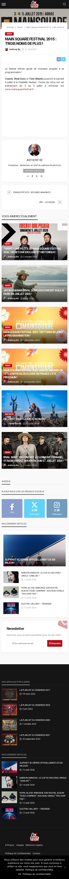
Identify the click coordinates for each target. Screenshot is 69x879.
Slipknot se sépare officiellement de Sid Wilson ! (30, 561)
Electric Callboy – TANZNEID (36, 604)
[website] (27, 176)
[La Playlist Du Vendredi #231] (9, 739)
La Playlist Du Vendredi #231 (35, 735)
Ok (19, 874)
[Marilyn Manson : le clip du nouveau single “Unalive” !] (11, 577)
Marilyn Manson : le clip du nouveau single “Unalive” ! (41, 574)
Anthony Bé (14, 49)
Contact (36, 853)
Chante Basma (14, 423)
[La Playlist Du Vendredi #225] (9, 709)
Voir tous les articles (33, 171)
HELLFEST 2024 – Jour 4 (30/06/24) (24, 419)
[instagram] (41, 176)
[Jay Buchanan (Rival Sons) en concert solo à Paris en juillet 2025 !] (34, 283)
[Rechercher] (64, 4)
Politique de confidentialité (18, 853)
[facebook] (32, 176)
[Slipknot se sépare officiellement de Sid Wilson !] (34, 550)
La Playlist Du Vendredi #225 (35, 705)
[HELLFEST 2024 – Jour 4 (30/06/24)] (34, 408)
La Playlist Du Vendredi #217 (35, 690)
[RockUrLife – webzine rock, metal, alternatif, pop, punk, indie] (34, 836)
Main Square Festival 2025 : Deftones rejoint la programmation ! (33, 334)
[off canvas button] (4, 4)
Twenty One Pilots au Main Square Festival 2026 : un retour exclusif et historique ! (32, 250)
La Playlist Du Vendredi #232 (35, 720)
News (9, 34)
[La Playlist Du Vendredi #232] (9, 724)
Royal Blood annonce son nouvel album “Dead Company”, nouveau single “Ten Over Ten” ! (42, 591)
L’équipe (20, 845)
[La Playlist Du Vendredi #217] (9, 694)
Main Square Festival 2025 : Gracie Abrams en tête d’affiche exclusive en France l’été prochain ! (33, 374)
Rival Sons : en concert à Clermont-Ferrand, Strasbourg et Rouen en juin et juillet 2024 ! (33, 459)
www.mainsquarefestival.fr (19, 89)
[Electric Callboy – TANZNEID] (11, 608)
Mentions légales (34, 845)
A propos (9, 845)
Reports (9, 414)
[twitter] (36, 176)
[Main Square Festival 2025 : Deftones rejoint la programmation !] (34, 325)
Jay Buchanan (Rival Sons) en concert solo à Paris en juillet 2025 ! (33, 292)
